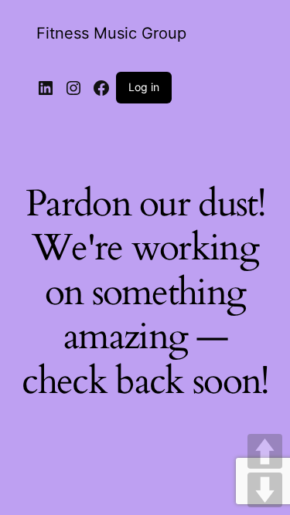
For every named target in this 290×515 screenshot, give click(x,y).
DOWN (264, 490)
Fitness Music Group (111, 33)
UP (264, 451)
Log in (143, 86)
